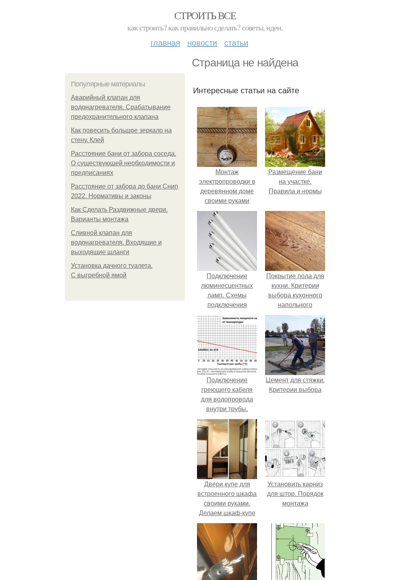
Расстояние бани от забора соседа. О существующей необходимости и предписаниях (123, 163)
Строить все (205, 15)
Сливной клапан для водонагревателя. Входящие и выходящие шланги (116, 242)
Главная (165, 42)
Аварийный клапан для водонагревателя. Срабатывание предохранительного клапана (121, 107)
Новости (202, 42)
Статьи (236, 42)
